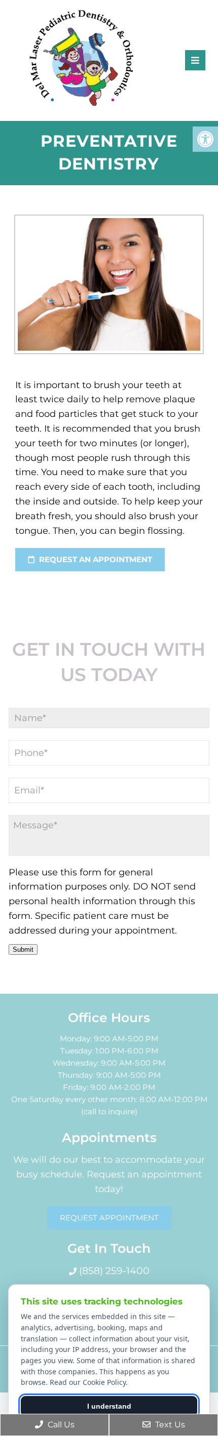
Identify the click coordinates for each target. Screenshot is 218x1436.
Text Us (169, 1424)
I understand (109, 1406)
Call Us (60, 1424)
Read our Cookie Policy (88, 1382)
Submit (23, 949)
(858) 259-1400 (113, 1271)
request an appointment (94, 559)
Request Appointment (109, 1217)
